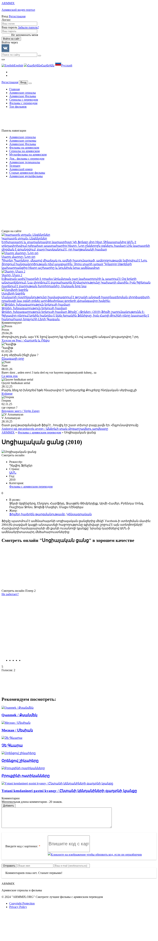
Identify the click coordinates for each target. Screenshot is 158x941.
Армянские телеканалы (24, 162)
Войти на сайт (11, 38)
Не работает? (10, 594)
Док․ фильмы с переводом (26, 158)
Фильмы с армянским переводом (39, 432)
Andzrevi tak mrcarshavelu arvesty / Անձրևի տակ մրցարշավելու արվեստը (55, 428)
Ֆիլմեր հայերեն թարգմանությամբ (37, 514)
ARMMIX (8, 432)
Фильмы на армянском (24, 147)
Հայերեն (47, 65)
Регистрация (17, 16)
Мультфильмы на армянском (28, 154)
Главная (14, 89)
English (18, 65)
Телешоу (14, 165)
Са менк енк (10, 376)
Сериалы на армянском (24, 151)
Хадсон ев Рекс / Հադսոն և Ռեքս (26, 340)
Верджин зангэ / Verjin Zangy (21, 411)
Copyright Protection (22, 903)
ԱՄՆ (12, 472)
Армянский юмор (21, 169)
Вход (23, 82)
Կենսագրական (79, 514)
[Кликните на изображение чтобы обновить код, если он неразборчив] (95, 854)
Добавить (8, 805)
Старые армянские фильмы (27, 172)
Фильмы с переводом (23, 103)
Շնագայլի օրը (13, 358)
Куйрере (7, 393)
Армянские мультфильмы (26, 176)
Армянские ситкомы (22, 140)
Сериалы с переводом (23, 99)
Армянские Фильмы (22, 96)
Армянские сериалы (22, 92)
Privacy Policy (18, 907)
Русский (66, 65)
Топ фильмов (18, 106)
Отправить (9, 865)
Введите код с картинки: (21, 846)
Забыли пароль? (28, 27)
